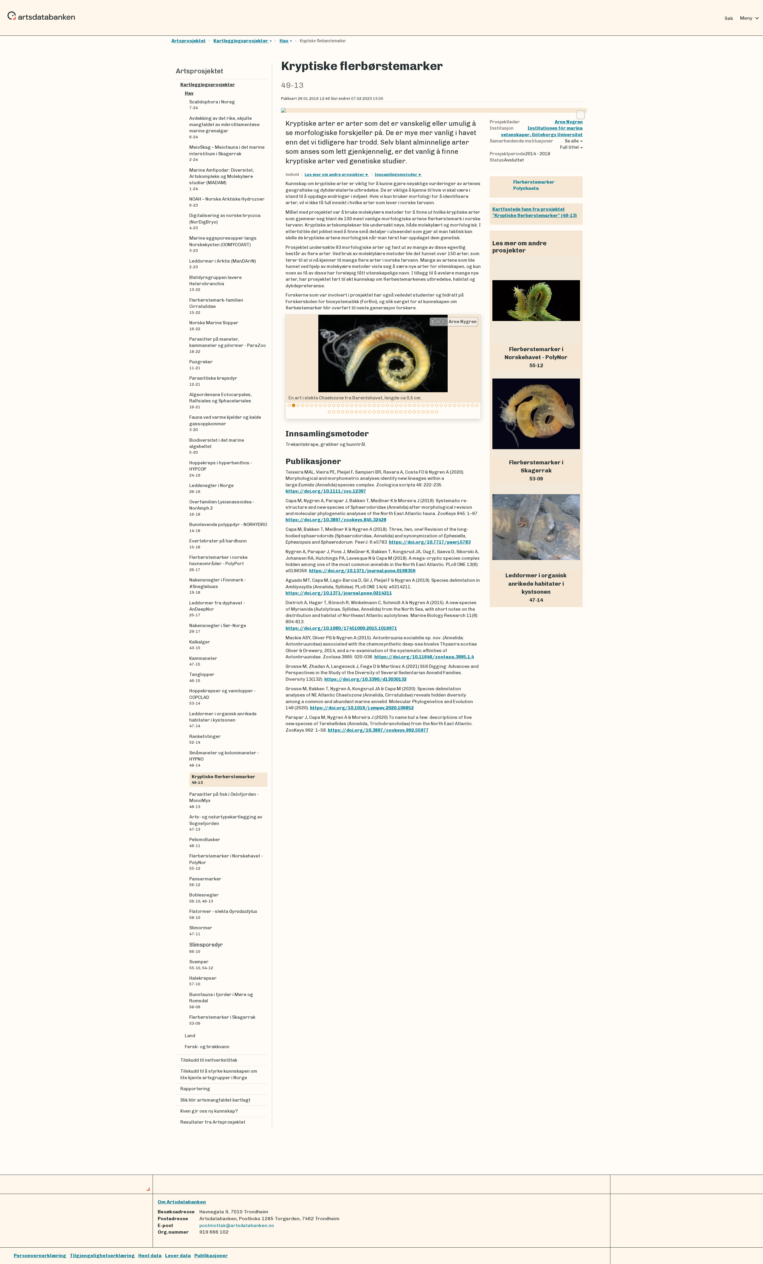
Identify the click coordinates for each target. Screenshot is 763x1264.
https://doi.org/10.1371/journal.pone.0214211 (339, 593)
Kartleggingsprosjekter (241, 41)
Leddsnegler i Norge (211, 488)
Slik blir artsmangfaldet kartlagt (215, 1100)
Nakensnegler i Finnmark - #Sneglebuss (217, 586)
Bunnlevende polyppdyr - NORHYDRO (228, 527)
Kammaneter (203, 661)
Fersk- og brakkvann (207, 1046)
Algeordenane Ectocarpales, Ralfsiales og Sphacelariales (220, 400)
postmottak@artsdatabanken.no (236, 1225)
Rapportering (195, 1088)
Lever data (178, 1255)
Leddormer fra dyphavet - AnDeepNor (217, 609)
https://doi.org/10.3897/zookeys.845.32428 (336, 519)
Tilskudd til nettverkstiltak (208, 1060)
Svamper (201, 964)
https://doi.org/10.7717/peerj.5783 (430, 542)
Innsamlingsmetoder (396, 174)
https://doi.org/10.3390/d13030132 (365, 679)
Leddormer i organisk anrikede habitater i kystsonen (223, 719)
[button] (291, 366)
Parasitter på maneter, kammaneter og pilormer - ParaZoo (227, 345)
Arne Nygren (461, 321)
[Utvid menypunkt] (265, 85)
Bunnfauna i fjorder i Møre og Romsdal (221, 1000)
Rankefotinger (205, 739)
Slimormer (200, 930)
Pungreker (201, 364)
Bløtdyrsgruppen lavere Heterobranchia (215, 283)
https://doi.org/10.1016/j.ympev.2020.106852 (362, 708)
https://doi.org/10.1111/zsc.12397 (326, 491)
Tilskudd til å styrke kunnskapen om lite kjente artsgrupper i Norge (218, 1074)
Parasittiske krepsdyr (213, 381)
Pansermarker (205, 881)
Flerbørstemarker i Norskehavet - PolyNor (226, 862)
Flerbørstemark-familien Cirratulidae (216, 306)
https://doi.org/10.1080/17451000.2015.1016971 (341, 628)
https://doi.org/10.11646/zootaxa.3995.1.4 (424, 657)
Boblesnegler (204, 897)
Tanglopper (202, 677)
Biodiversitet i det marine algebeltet (216, 446)
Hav (284, 41)
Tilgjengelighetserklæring (102, 1255)
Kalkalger (199, 644)
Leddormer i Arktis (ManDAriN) (222, 263)
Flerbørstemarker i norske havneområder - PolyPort (218, 563)
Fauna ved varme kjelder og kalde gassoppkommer (225, 423)
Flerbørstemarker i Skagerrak (222, 1020)
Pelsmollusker (204, 842)
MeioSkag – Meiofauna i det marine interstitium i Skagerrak (227, 153)
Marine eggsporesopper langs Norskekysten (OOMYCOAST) (223, 244)
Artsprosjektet (188, 41)
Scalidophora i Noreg (212, 104)
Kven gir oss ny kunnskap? (209, 1111)
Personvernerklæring (40, 1255)
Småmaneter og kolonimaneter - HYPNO (224, 758)
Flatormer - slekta (223, 914)
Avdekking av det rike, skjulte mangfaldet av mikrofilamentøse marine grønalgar (224, 127)
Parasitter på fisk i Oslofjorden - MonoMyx (224, 800)
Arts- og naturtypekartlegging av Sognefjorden (225, 823)
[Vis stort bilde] (580, 115)
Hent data (150, 1255)
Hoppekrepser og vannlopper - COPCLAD (222, 696)
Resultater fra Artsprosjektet (212, 1122)
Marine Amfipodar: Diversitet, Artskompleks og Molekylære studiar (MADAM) (221, 179)
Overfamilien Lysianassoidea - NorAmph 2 (221, 508)
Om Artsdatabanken (182, 1202)
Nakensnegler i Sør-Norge (217, 628)
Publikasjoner (211, 1255)
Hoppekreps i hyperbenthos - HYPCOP (220, 468)
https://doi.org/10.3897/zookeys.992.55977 (378, 730)
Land (190, 1035)
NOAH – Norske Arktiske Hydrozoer (227, 201)
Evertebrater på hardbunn (218, 543)
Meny (750, 18)
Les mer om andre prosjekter (335, 174)
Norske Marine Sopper (213, 325)
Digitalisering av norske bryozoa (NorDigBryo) (224, 221)
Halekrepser (203, 980)
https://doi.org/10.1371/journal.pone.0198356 (362, 570)
